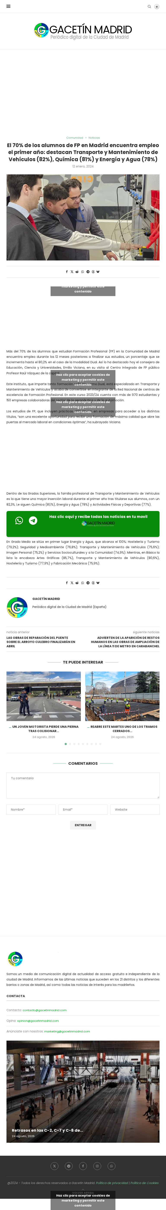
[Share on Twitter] (71, 272)
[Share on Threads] (93, 272)
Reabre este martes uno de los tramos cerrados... (124, 729)
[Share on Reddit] (77, 272)
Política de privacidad (112, 1183)
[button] (12, 708)
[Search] (149, 6)
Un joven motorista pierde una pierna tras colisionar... (45, 729)
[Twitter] (54, 1166)
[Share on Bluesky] (97, 272)
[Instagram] (97, 1166)
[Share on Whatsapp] (83, 272)
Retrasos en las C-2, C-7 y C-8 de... (47, 1130)
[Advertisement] (83, 93)
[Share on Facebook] (67, 272)
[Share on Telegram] (88, 272)
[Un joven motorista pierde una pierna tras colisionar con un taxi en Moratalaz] (43, 696)
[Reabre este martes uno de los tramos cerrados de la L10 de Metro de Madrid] (122, 696)
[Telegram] (69, 1166)
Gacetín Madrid (46, 599)
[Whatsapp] (111, 1166)
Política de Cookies (145, 1183)
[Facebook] (83, 1166)
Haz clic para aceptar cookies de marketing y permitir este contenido (83, 286)
